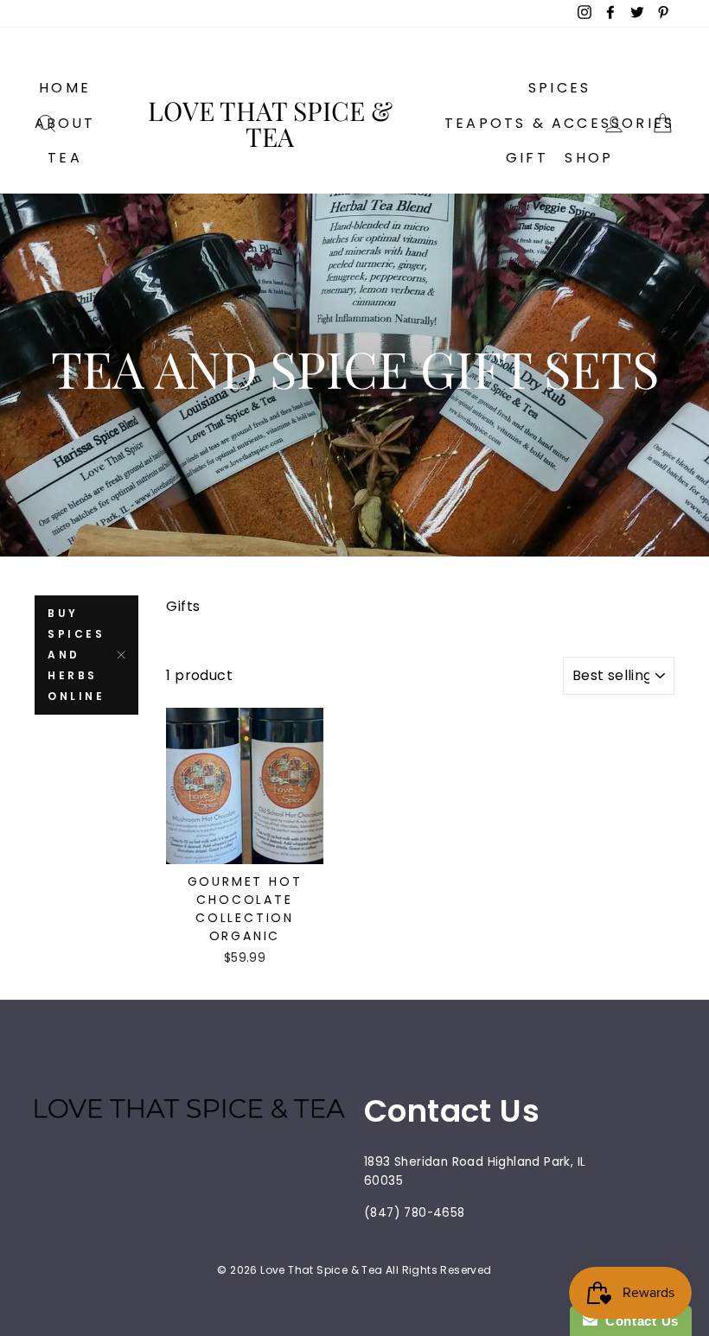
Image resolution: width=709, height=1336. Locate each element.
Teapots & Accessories (559, 123)
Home (65, 88)
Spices (559, 88)
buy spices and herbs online (76, 654)
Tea (65, 158)
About (65, 123)
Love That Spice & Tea (270, 124)
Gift (527, 158)
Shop (589, 158)
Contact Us (638, 1321)
